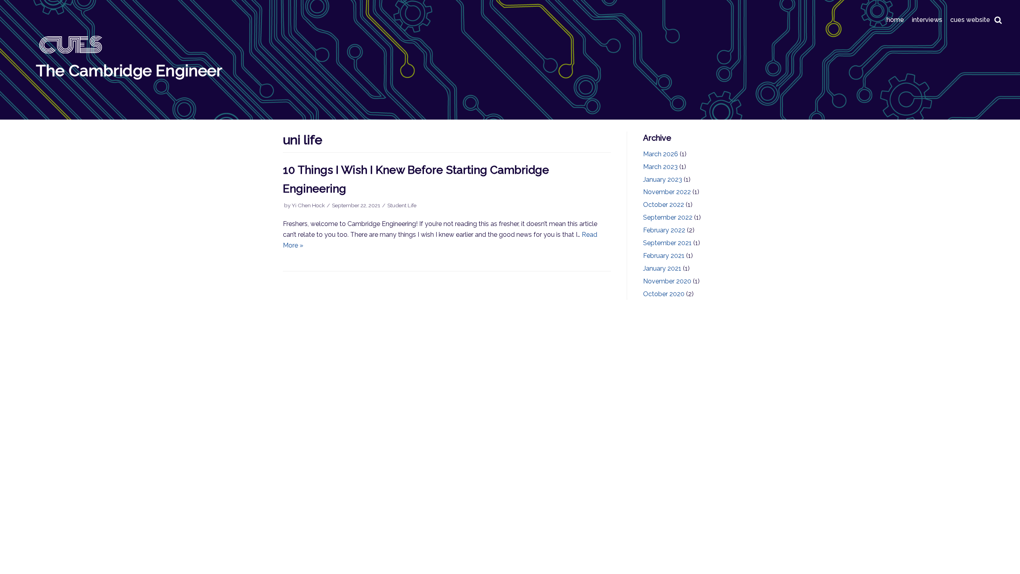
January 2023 (662, 179)
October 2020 (664, 294)
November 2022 (667, 192)
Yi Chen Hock (308, 205)
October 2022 (663, 204)
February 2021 (664, 255)
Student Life (401, 205)
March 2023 (660, 167)
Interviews (927, 20)
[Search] (998, 20)
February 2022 (664, 230)
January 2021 (662, 268)
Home (895, 20)
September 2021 (667, 243)
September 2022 (667, 217)
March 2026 (660, 154)
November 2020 (667, 281)
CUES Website (970, 20)
